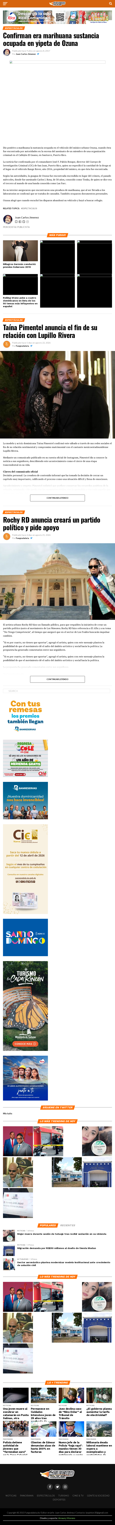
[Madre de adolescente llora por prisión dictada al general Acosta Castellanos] (18, 1172)
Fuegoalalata (22, 346)
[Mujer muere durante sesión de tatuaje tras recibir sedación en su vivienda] (97, 1141)
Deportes (59, 1499)
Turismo (63, 1495)
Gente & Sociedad (98, 1495)
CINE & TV (78, 1495)
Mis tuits (7, 1113)
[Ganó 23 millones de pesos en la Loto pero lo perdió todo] (18, 1203)
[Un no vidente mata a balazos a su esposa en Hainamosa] (48, 1141)
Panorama (26, 1495)
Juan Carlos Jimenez (26, 54)
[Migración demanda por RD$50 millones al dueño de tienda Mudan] (97, 1172)
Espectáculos (46, 1495)
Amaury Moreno (66, 1518)
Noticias (11, 1495)
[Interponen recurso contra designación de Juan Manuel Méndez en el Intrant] (18, 1141)
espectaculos (29, 208)
